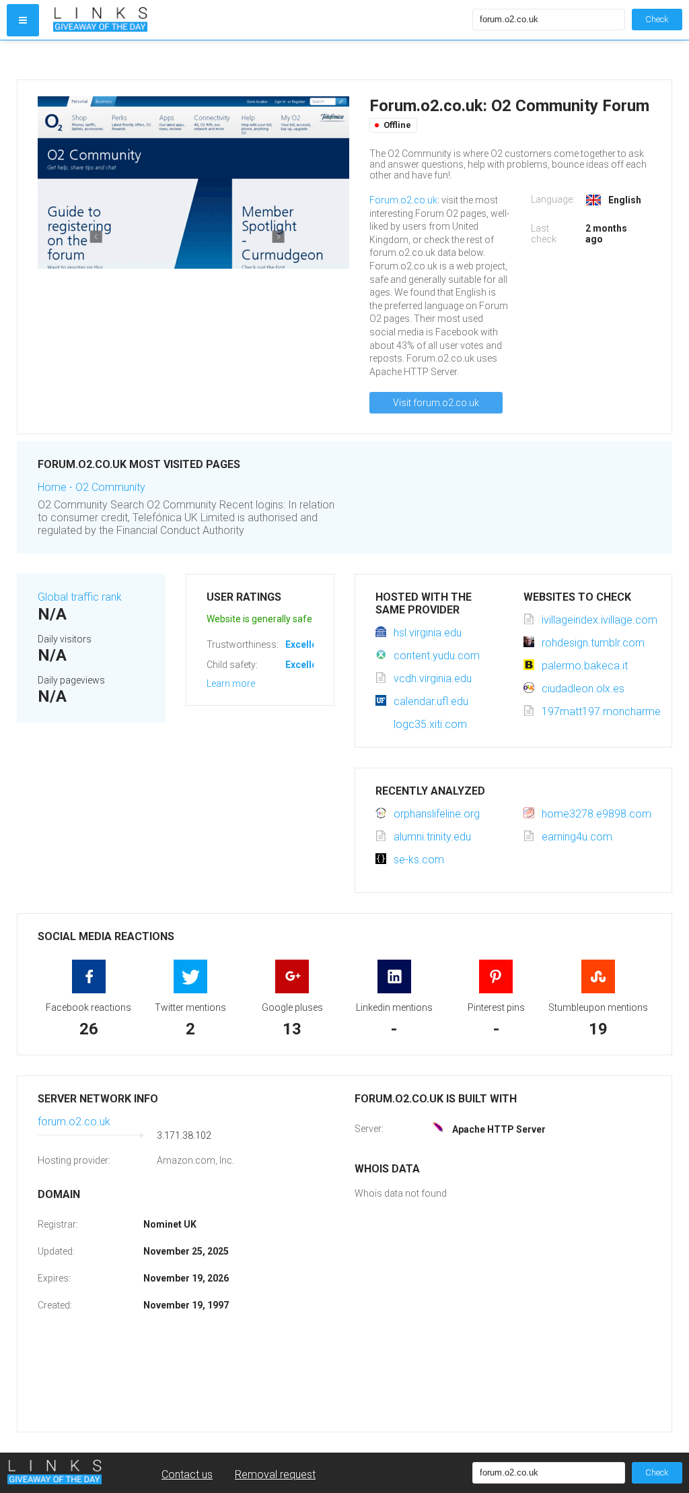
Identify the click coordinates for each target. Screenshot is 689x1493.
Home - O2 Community (91, 487)
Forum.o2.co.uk (403, 200)
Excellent (305, 644)
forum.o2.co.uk (74, 1121)
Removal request (275, 1474)
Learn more (231, 683)
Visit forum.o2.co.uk (436, 402)
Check (657, 19)
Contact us (187, 1474)
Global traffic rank (80, 597)
